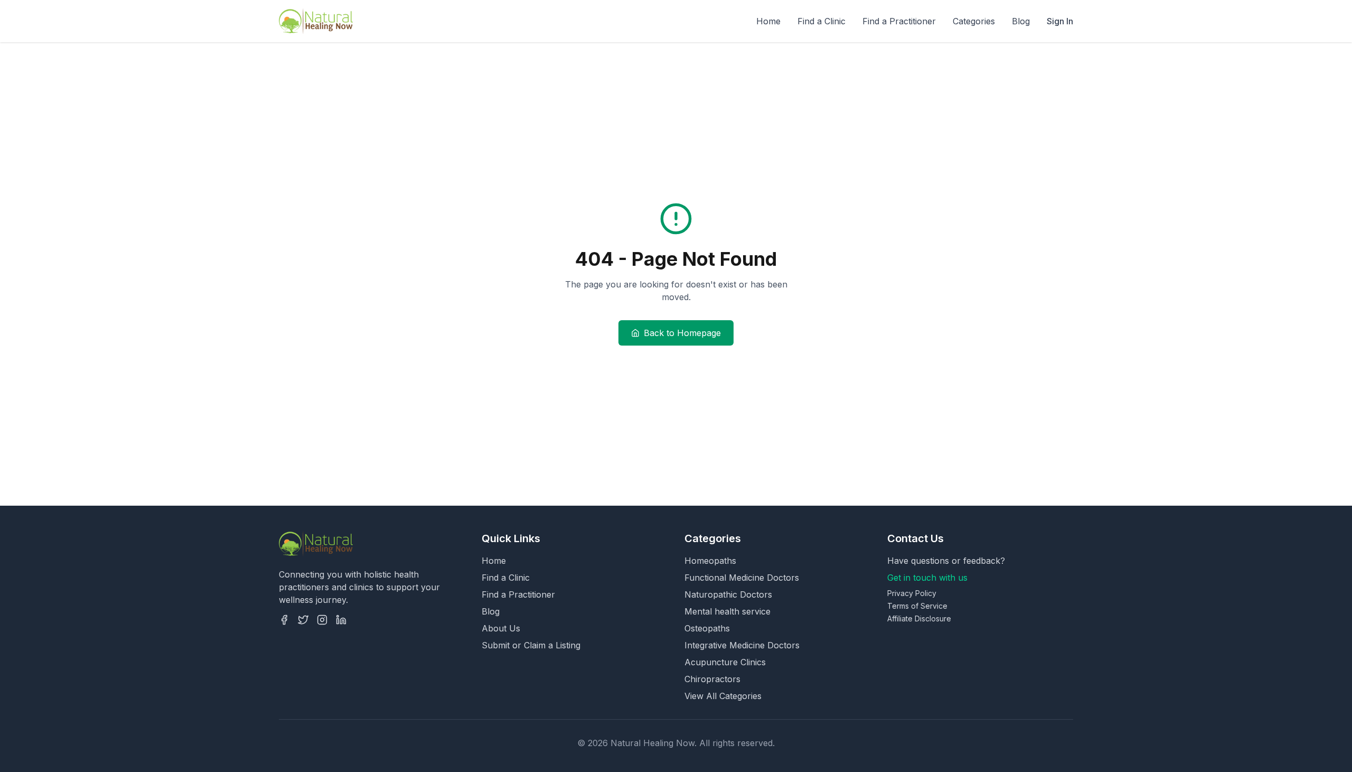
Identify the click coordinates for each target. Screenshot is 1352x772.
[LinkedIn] (341, 620)
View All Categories (723, 696)
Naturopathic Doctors (728, 594)
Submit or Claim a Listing (531, 645)
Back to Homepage (682, 333)
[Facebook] (284, 620)
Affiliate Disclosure (919, 618)
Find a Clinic (821, 21)
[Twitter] (303, 620)
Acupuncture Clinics (725, 662)
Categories (974, 21)
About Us (501, 628)
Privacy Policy (911, 593)
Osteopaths (707, 628)
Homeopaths (710, 560)
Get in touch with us (927, 577)
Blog (1021, 21)
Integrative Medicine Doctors (742, 645)
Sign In (1060, 21)
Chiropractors (712, 679)
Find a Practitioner (899, 21)
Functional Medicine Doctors (741, 577)
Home (768, 21)
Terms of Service (917, 605)
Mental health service (727, 611)
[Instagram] (322, 620)
